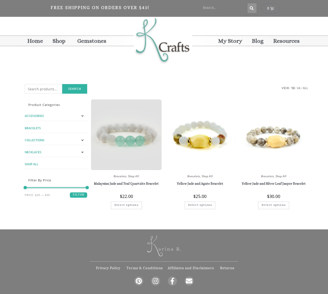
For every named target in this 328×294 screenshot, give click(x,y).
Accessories (34, 116)
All (305, 88)
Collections (34, 140)
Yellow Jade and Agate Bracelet (200, 183)
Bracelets (120, 176)
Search (74, 89)
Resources (286, 40)
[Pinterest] (138, 281)
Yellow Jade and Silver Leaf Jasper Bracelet (274, 183)
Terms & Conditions (144, 269)
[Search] (252, 8)
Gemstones (91, 40)
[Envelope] (189, 281)
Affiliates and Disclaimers (190, 269)
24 (298, 88)
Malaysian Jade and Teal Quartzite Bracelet (126, 183)
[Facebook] (172, 281)
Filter (78, 195)
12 (293, 88)
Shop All (133, 176)
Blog (258, 40)
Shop (59, 40)
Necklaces (33, 152)
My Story (230, 40)
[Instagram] (155, 281)
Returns (227, 269)
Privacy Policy (108, 269)
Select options (126, 205)
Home (35, 40)
